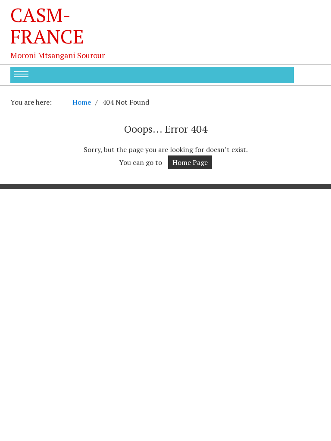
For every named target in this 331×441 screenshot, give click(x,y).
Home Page (190, 162)
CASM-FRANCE (47, 25)
